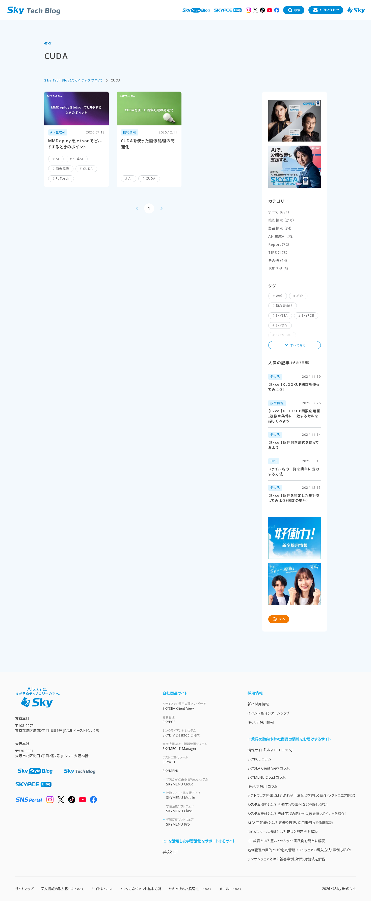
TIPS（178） (278, 252)
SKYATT (175, 759)
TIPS (273, 461)
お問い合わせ (329, 10)
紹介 (300, 296)
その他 (275, 376)
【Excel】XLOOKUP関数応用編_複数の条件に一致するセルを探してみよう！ (294, 415)
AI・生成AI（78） (281, 236)
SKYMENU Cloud (187, 781)
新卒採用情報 (258, 704)
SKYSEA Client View (184, 706)
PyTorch (62, 178)
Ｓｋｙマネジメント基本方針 (141, 888)
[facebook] (276, 10)
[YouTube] (269, 10)
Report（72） (279, 244)
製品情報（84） (280, 228)
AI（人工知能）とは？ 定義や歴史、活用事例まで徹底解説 (290, 822)
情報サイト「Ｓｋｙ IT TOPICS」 (270, 750)
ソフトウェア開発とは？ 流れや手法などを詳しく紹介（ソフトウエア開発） (302, 795)
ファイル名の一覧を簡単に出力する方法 (293, 471)
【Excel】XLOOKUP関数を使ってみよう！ (294, 387)
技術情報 (129, 132)
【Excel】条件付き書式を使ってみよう (293, 445)
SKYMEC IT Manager (185, 746)
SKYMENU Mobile (183, 795)
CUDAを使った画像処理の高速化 (148, 144)
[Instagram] (248, 10)
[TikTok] (262, 10)
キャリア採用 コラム (262, 786)
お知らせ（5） (278, 268)
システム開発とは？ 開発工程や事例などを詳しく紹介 (288, 804)
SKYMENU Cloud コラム (266, 777)
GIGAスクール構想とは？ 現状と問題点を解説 (282, 831)
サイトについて (103, 888)
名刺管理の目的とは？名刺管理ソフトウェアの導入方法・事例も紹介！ (300, 850)
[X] (255, 10)
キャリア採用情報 (261, 722)
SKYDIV (281, 325)
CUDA (88, 169)
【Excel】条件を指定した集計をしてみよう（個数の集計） (294, 498)
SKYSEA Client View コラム (268, 768)
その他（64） (278, 260)
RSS (282, 619)
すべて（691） (279, 212)
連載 (279, 296)
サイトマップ (24, 888)
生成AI (78, 159)
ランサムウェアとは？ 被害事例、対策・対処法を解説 (286, 859)
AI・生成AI (57, 132)
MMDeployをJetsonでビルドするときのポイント (75, 144)
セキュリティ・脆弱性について (190, 888)
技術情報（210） (281, 220)
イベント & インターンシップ (268, 713)
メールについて (230, 888)
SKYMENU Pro (180, 822)
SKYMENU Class (180, 808)
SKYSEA (282, 315)
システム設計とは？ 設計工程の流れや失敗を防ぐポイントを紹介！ (297, 813)
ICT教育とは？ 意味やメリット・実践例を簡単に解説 (286, 840)
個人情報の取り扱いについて (63, 888)
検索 (297, 10)
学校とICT (170, 852)
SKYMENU (171, 770)
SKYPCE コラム (259, 759)
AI (57, 159)
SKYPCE (308, 315)
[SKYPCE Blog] (228, 10)
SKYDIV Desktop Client (181, 733)
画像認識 (62, 169)
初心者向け (284, 306)
